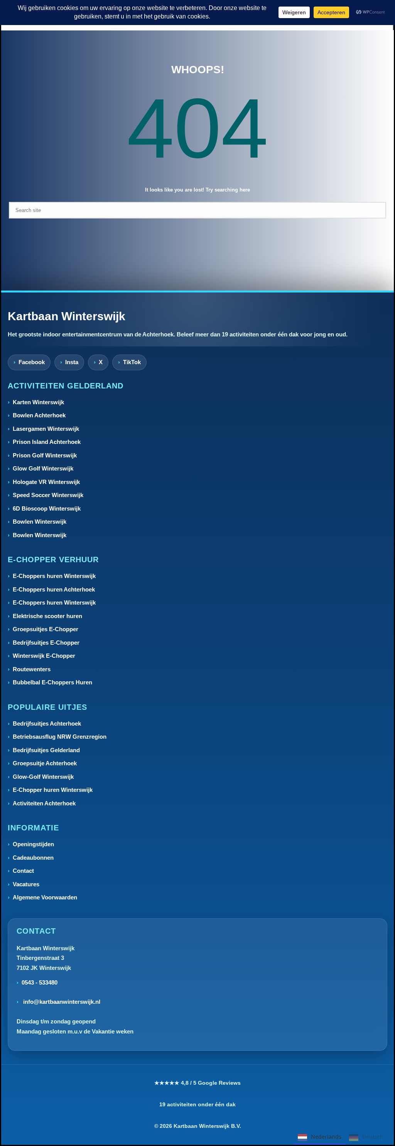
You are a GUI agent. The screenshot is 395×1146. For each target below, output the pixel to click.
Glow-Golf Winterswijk (43, 776)
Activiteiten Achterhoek (44, 803)
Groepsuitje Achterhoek (45, 763)
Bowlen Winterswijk (39, 521)
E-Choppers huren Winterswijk (54, 576)
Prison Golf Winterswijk (45, 455)
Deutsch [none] (372, 1136)
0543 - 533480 (39, 982)
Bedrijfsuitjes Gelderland (46, 750)
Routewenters (32, 669)
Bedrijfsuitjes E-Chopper (46, 642)
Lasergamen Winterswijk (46, 428)
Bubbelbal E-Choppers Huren (52, 682)
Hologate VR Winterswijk (46, 482)
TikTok (132, 362)
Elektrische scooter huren (47, 616)
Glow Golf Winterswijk (43, 468)
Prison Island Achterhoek (47, 442)
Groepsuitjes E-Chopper (45, 629)
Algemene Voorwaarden (45, 897)
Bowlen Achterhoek (39, 415)
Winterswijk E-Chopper (44, 655)
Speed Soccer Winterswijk (48, 495)
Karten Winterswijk (38, 402)
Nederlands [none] (326, 1136)
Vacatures (26, 884)
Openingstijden (33, 844)
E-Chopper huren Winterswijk (53, 789)
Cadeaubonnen (33, 857)
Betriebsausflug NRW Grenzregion (59, 736)
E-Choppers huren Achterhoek (54, 589)
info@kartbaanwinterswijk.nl (61, 1001)
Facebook (32, 362)
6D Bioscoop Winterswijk (47, 508)
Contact (23, 870)
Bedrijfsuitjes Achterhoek (47, 723)
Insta (71, 362)
